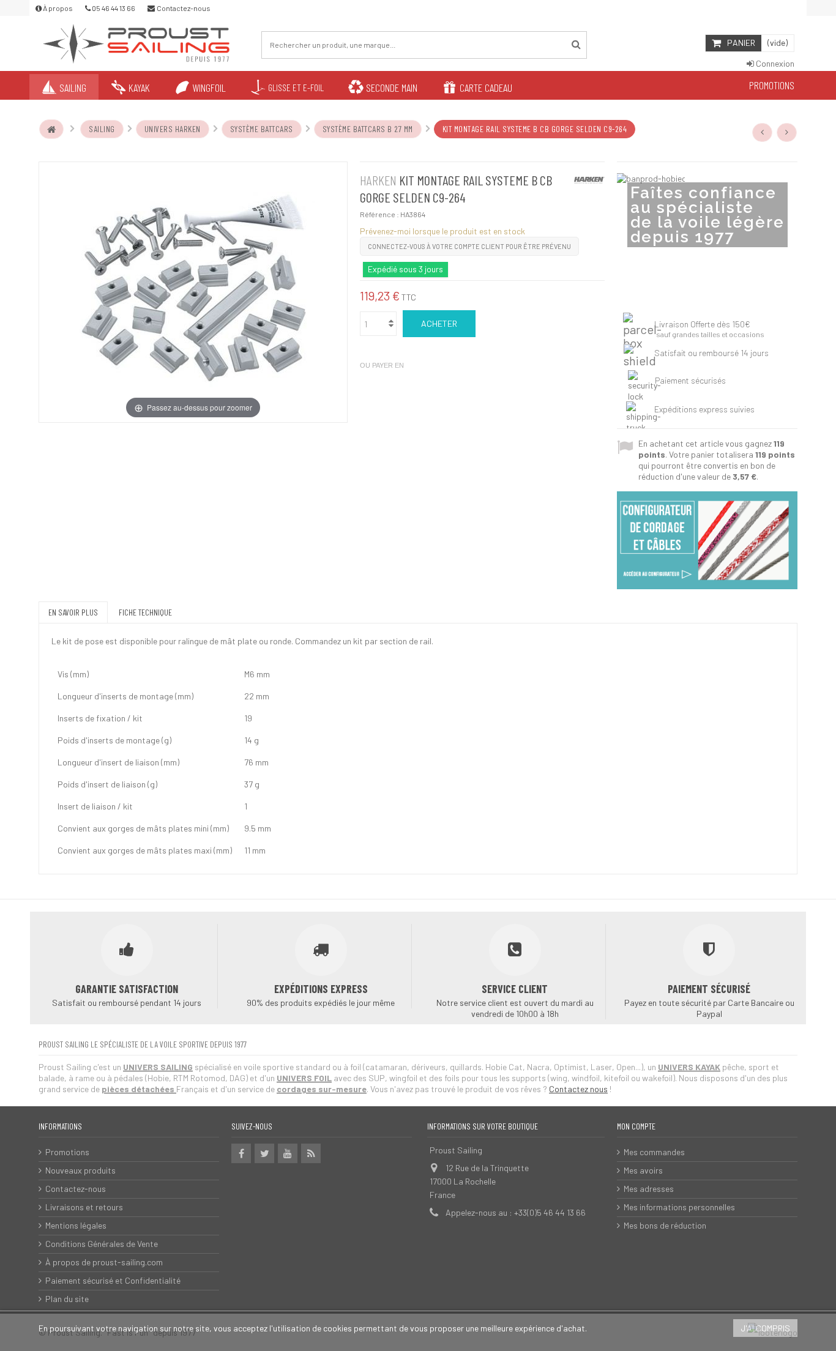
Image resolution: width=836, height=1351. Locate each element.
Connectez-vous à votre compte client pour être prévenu (469, 246)
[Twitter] (264, 1153)
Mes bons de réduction (665, 1225)
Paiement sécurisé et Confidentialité (113, 1280)
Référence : (379, 214)
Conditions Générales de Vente (101, 1243)
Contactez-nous (75, 1188)
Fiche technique (145, 612)
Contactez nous (578, 1089)
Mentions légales (75, 1225)
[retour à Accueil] (51, 129)
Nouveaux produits (80, 1170)
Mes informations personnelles (679, 1207)
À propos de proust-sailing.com (104, 1262)
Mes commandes (654, 1152)
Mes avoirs (643, 1170)
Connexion (774, 63)
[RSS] (311, 1153)
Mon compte (636, 1126)
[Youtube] (287, 1153)
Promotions (67, 1152)
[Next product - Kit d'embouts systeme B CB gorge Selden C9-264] (787, 132)
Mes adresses (649, 1188)
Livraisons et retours (84, 1207)
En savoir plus (73, 612)
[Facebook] (241, 1153)
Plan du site (67, 1298)
